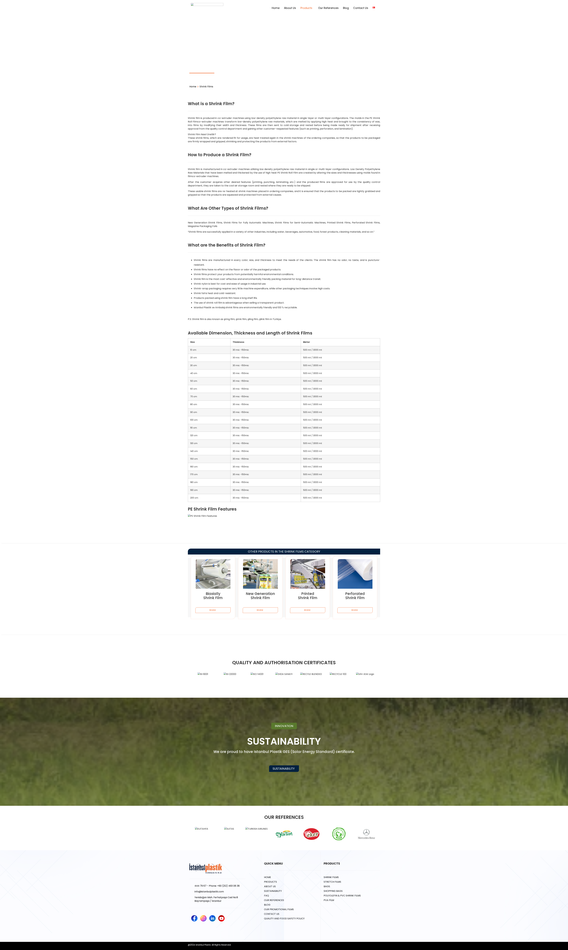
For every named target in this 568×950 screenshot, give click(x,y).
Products (306, 8)
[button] (284, 726)
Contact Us (360, 8)
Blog (346, 8)
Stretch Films (230, 69)
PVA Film (366, 69)
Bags (258, 69)
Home (276, 8)
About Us (290, 8)
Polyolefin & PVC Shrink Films (327, 71)
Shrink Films (202, 69)
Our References (328, 8)
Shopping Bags (285, 69)
